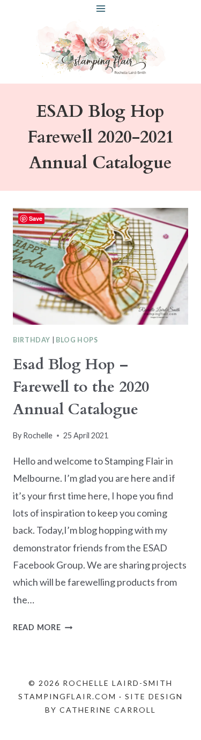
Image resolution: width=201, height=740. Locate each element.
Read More (42, 627)
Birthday (31, 340)
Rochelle (38, 435)
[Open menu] (100, 8)
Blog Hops (77, 340)
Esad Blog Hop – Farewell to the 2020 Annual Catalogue (81, 387)
